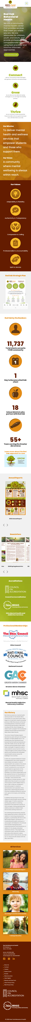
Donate (6, 973)
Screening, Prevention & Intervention (15, 913)
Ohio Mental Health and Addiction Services (15, 614)
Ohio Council (15, 645)
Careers (6, 969)
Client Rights (7, 978)
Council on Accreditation (15, 597)
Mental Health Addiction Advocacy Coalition (16, 703)
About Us (6, 965)
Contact (6, 967)
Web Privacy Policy (9, 984)
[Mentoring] (15, 881)
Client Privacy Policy (9, 982)
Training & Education (15, 935)
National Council (15, 666)
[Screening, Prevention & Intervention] (15, 903)
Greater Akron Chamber (15, 687)
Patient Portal (7, 971)
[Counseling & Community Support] (15, 859)
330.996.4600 (10, 952)
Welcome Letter (8, 976)
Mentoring (15, 891)
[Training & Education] (15, 925)
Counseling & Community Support (15, 869)
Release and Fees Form (10, 980)
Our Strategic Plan (11, 54)
